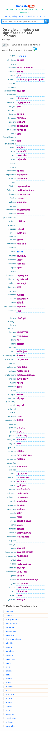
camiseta (9, 615)
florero (9, 698)
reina (8, 710)
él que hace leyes (13, 639)
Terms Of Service (26, 16)
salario (9, 706)
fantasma (10, 627)
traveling (21, 56)
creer (8, 667)
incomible (10, 635)
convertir (10, 655)
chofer (8, 663)
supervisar (10, 659)
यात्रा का (20, 251)
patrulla (9, 670)
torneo (9, 682)
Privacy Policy (11, 16)
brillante (9, 722)
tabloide (9, 643)
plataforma (10, 694)
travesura (10, 714)
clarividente (11, 718)
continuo (9, 611)
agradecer (10, 651)
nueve (8, 690)
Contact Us (40, 16)
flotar (8, 674)
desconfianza (11, 623)
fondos (9, 702)
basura (9, 647)
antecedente (11, 631)
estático (9, 678)
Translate (25, 6)
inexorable (10, 726)
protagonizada (12, 619)
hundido (9, 686)
